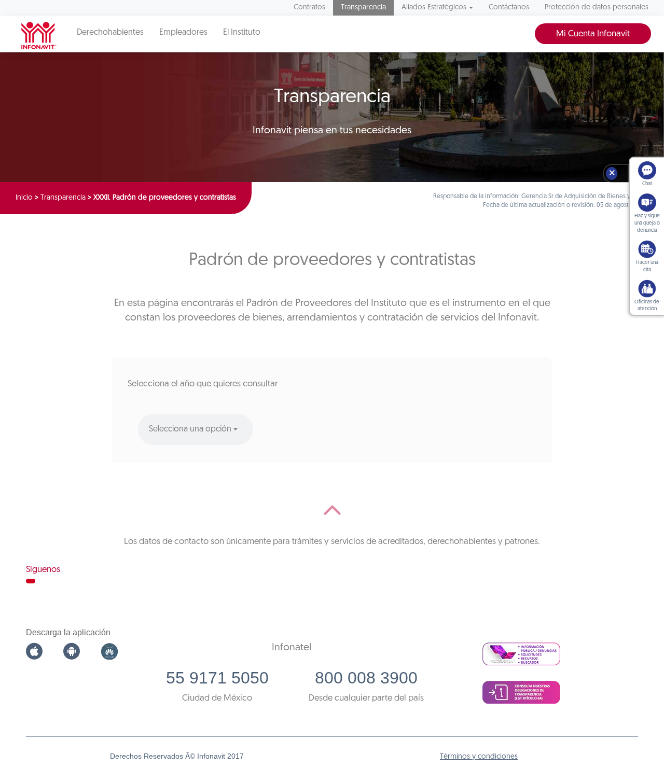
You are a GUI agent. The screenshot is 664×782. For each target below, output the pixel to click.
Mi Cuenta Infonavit (593, 34)
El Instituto (241, 33)
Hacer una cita (647, 266)
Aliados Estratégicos (434, 7)
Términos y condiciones (479, 757)
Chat (647, 183)
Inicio (24, 198)
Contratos (309, 7)
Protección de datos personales (596, 7)
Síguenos (43, 569)
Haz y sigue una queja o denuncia (647, 223)
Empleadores (183, 33)
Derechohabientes (110, 33)
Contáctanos (509, 7)
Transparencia (363, 7)
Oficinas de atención (646, 306)
